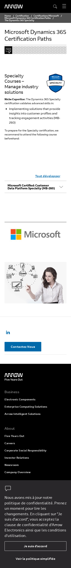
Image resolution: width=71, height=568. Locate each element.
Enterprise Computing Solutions (26, 406)
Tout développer (47, 176)
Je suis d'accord (35, 546)
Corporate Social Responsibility (26, 450)
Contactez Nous (23, 347)
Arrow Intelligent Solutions (23, 414)
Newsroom (12, 465)
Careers (10, 443)
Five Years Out (14, 436)
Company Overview (17, 472)
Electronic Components (20, 399)
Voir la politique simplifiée (35, 559)
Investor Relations (17, 457)
